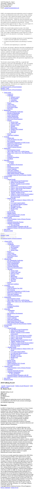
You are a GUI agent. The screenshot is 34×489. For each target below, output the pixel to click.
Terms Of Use (14, 487)
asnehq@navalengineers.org (11, 8)
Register (3, 88)
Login (7, 88)
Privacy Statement (5, 487)
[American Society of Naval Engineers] (11, 87)
